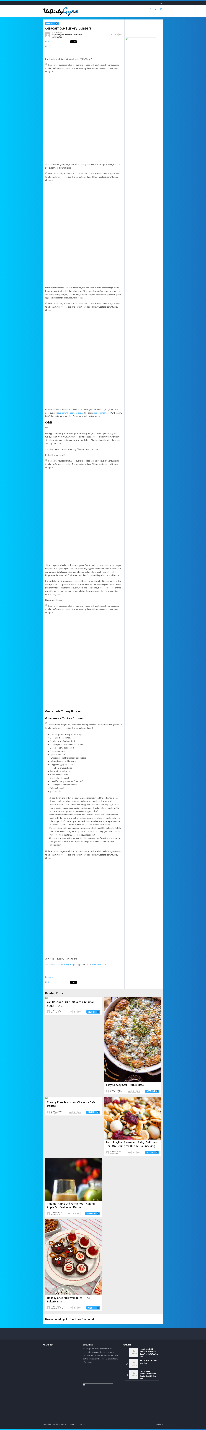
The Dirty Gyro (61, 1424)
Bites (90, 1308)
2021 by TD (159, 1424)
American (151, 1091)
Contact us (83, 1424)
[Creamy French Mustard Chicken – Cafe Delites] (46, 1098)
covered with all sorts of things (70, 413)
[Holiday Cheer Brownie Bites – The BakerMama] (73, 1257)
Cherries (91, 1012)
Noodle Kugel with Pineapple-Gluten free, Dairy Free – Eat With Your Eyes (149, 1352)
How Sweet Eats (99, 964)
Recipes (80, 34)
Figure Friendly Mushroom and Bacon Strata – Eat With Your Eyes (148, 1375)
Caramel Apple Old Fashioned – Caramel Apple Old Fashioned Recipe (71, 1205)
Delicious (151, 1152)
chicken (91, 1112)
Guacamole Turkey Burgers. (65, 964)
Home (72, 1424)
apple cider (91, 1213)
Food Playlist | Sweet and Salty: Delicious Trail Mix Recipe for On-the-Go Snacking (131, 1144)
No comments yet (56, 1319)
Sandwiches (55, 36)
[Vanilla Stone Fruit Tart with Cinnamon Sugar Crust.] (46, 998)
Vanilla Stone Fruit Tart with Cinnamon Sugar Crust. (71, 1003)
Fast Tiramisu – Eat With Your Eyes (148, 1361)
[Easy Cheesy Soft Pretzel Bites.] (132, 1039)
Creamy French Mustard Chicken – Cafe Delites (71, 1104)
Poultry (75, 34)
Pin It (47, 41)
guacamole (68, 34)
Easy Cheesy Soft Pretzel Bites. (125, 1085)
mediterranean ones (101, 413)
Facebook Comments (82, 1319)
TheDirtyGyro (58, 33)
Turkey (62, 36)
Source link (50, 977)
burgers (61, 34)
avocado (50, 23)
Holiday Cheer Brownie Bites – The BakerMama (68, 1299)
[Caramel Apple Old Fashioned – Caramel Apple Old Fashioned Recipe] (73, 1179)
